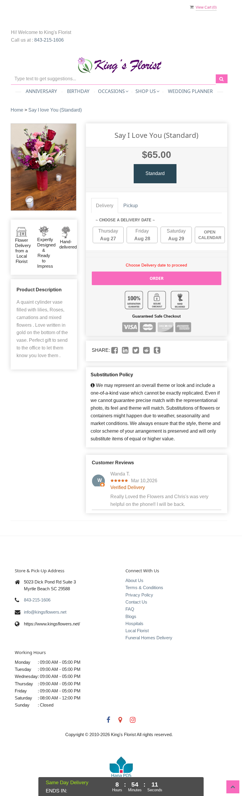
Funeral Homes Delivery (148, 637)
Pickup (130, 205)
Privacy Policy (139, 594)
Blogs (130, 616)
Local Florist (137, 630)
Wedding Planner (190, 91)
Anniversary (41, 91)
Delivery (104, 205)
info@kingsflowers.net (45, 611)
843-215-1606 (49, 40)
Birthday (78, 91)
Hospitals (134, 623)
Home (17, 109)
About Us (134, 580)
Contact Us (136, 601)
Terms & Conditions (144, 587)
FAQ (129, 609)
